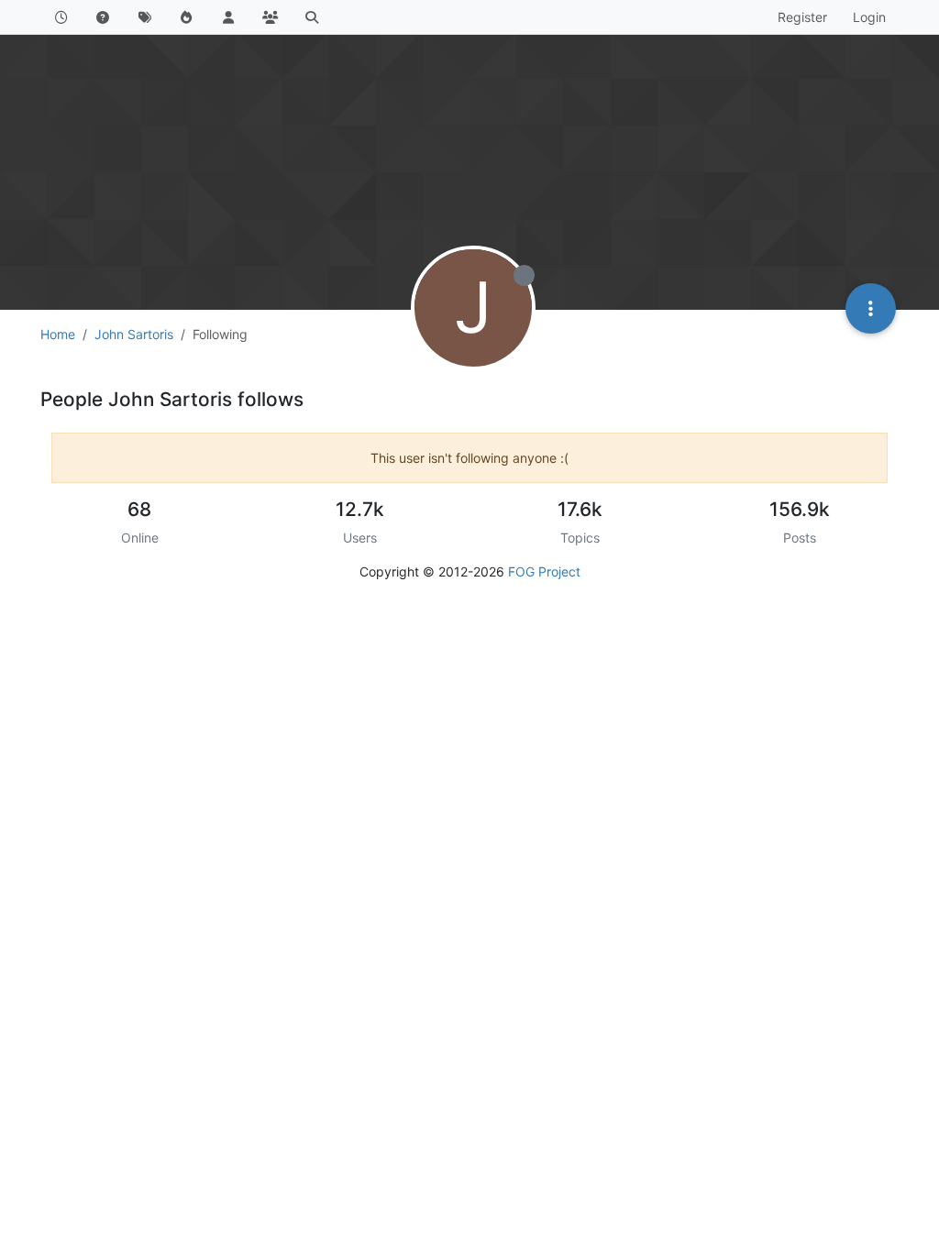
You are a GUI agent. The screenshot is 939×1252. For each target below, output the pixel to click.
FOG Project (544, 571)
